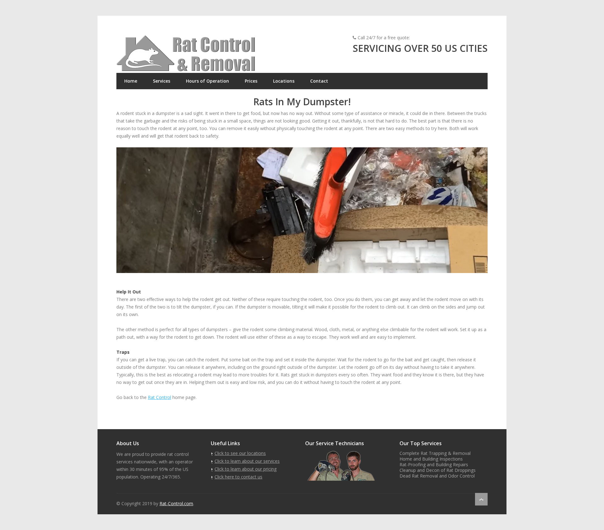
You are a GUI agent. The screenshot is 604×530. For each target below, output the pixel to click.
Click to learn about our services (247, 461)
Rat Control (159, 397)
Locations (283, 81)
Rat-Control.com (176, 503)
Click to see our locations (240, 453)
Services (161, 81)
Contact (319, 81)
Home (130, 81)
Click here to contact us (238, 477)
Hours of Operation (207, 81)
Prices (251, 81)
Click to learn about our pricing (246, 469)
